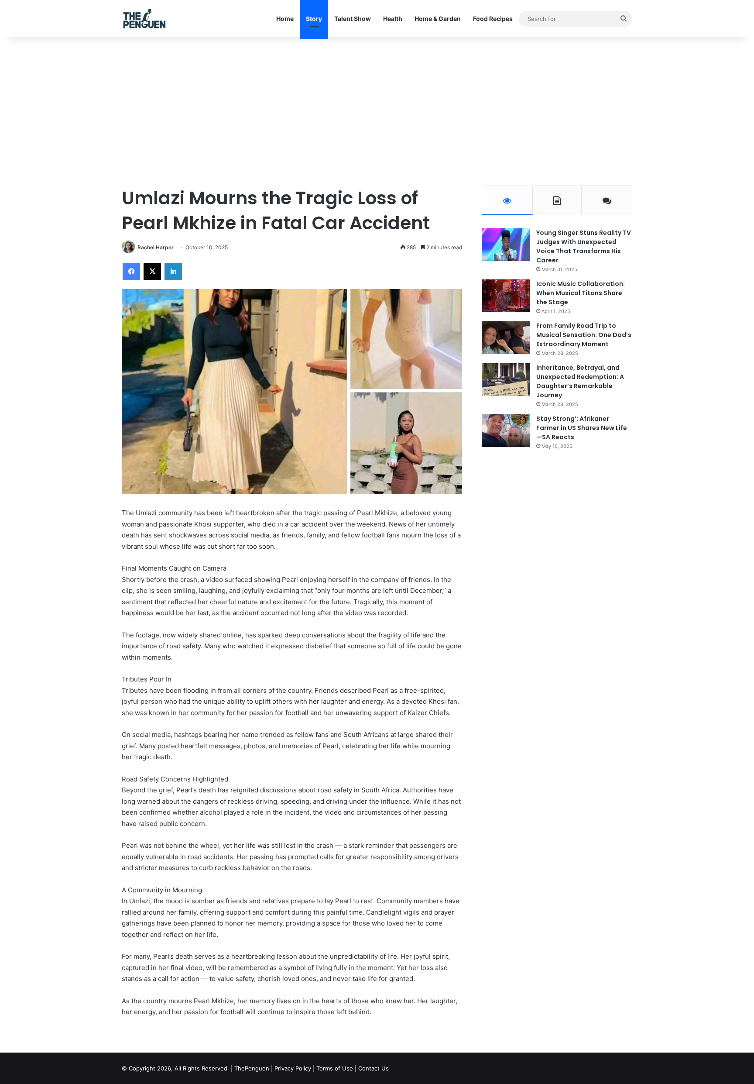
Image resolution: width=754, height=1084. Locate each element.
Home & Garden (438, 18)
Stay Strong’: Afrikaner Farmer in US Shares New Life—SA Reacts (581, 427)
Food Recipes (493, 18)
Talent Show (352, 18)
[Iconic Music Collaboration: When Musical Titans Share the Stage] (506, 295)
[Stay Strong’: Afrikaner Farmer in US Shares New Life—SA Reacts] (506, 430)
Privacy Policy (292, 1068)
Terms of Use (334, 1068)
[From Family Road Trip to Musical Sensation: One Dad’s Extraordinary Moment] (506, 337)
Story (314, 18)
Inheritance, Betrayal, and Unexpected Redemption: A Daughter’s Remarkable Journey (580, 381)
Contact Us (373, 1068)
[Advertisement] (377, 111)
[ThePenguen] (146, 18)
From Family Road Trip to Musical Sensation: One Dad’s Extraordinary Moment (583, 334)
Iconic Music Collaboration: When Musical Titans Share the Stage (580, 292)
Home (285, 18)
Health (392, 18)
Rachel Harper (155, 247)
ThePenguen (251, 1068)
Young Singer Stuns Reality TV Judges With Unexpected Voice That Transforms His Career (583, 246)
